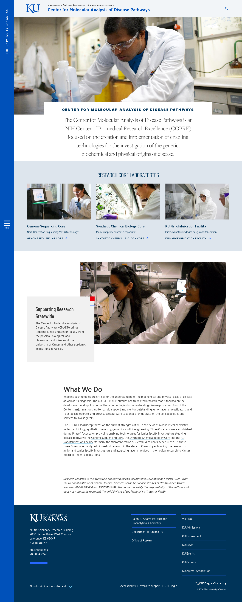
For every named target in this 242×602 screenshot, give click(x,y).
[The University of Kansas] (48, 521)
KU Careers (189, 562)
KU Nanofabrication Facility (186, 238)
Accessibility (128, 586)
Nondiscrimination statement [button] (48, 586)
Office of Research (143, 540)
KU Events (188, 553)
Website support (150, 586)
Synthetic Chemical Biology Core (120, 238)
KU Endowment (191, 536)
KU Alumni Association (196, 571)
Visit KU (187, 519)
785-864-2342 (38, 554)
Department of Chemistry (147, 532)
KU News (187, 545)
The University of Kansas (215, 589)
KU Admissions (191, 527)
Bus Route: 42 (38, 543)
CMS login (171, 586)
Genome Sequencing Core (45, 238)
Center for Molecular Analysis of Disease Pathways (99, 10)
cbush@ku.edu (39, 550)
